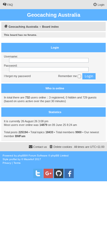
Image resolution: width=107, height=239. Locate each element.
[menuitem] (8, 5)
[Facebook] (69, 173)
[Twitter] (38, 173)
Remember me (68, 76)
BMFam (20, 136)
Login (55, 47)
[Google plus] (48, 173)
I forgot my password (17, 76)
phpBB (22, 155)
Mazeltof (29, 159)
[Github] (58, 173)
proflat (13, 159)
